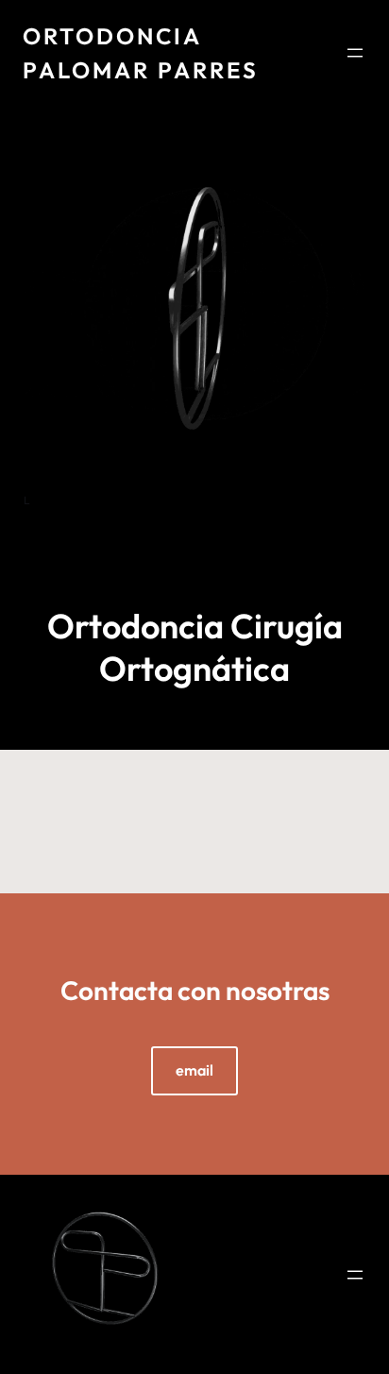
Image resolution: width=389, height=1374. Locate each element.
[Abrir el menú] (355, 53)
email (194, 1069)
